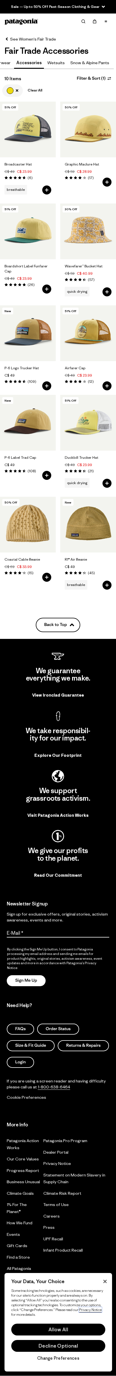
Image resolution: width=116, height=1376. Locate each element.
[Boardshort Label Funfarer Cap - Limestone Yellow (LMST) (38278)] (28, 231)
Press (49, 1227)
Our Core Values (23, 1159)
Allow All (58, 1329)
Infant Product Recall (63, 1250)
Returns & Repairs (83, 1045)
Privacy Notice (57, 1163)
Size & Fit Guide (30, 1045)
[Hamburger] (105, 21)
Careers (51, 1215)
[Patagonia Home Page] (21, 21)
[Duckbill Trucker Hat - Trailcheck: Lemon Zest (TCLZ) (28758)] (88, 423)
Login (20, 1062)
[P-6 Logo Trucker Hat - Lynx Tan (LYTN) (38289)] (28, 333)
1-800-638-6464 (54, 1086)
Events (13, 1234)
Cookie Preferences (26, 1097)
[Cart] (94, 21)
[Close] (105, 1281)
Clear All (35, 90)
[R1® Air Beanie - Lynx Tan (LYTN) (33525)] (88, 524)
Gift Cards (17, 1245)
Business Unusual (23, 1181)
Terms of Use (56, 1204)
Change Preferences (58, 1358)
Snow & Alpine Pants (89, 62)
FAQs (20, 1029)
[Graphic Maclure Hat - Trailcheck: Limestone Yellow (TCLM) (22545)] (88, 129)
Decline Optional (58, 1346)
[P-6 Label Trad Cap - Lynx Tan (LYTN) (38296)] (28, 423)
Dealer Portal (55, 1152)
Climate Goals (20, 1193)
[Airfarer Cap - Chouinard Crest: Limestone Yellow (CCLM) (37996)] (88, 333)
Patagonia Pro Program (65, 1140)
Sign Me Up (26, 980)
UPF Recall (53, 1238)
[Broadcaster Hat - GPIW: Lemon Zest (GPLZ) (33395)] (28, 129)
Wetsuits (56, 62)
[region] (58, 1322)
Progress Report (23, 1170)
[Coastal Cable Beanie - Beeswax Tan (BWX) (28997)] (28, 524)
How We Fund (19, 1222)
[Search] (83, 21)
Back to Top (55, 624)
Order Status (58, 1029)
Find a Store (18, 1256)
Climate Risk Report (62, 1193)
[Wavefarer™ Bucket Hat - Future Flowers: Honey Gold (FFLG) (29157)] (88, 231)
